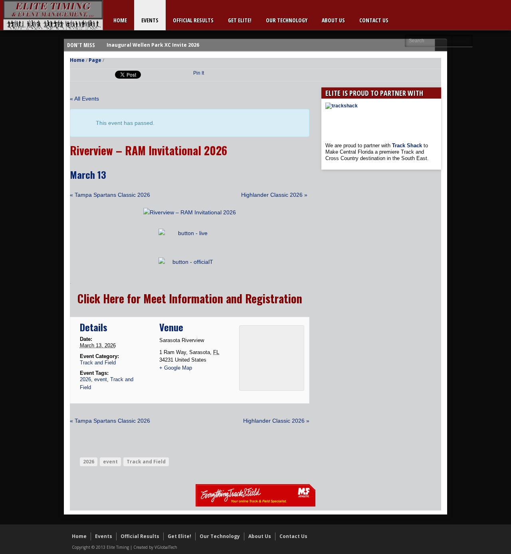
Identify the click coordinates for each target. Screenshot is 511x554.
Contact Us (373, 20)
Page (95, 60)
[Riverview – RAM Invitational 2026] (189, 212)
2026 (85, 379)
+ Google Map (175, 368)
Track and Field (98, 363)
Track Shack (408, 145)
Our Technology (286, 20)
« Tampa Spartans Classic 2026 (110, 195)
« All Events (84, 98)
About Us (333, 20)
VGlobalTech (165, 547)
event (100, 379)
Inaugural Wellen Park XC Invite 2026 (153, 45)
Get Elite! (240, 20)
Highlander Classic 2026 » (274, 195)
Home (120, 20)
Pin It (198, 73)
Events (149, 20)
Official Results (193, 20)
